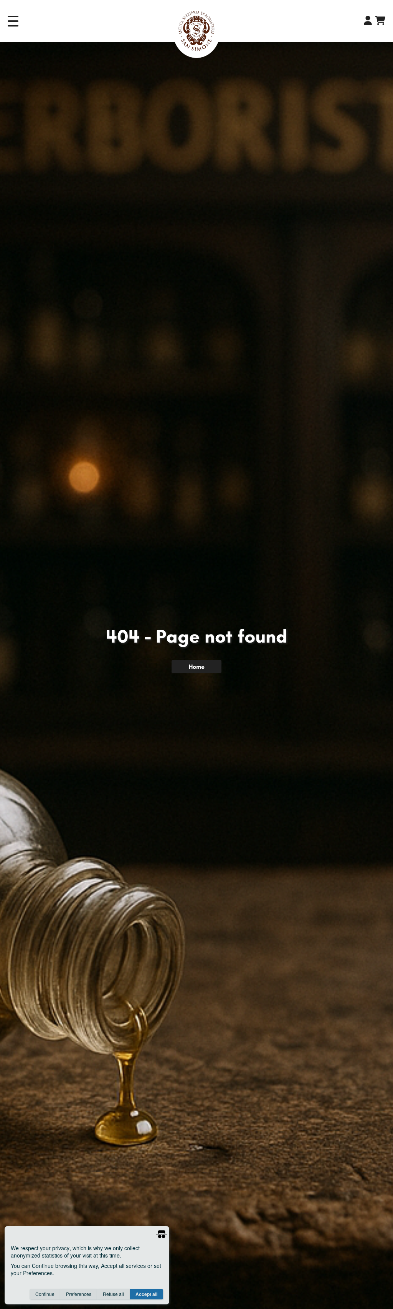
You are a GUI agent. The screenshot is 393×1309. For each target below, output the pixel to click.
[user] (368, 21)
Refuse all (113, 1294)
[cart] (380, 21)
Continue (44, 1294)
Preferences (78, 1294)
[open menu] (16, 21)
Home (197, 666)
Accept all (146, 1294)
